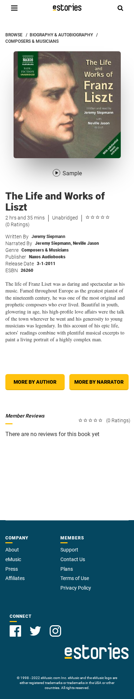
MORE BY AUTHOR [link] (35, 382)
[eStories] (67, 7)
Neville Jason (86, 243)
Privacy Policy (75, 588)
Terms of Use (74, 578)
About (12, 550)
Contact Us (72, 559)
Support (69, 550)
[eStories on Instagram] (55, 631)
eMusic (13, 559)
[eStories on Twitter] (35, 631)
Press (11, 569)
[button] (14, 7)
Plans (66, 569)
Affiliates (15, 578)
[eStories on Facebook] (15, 631)
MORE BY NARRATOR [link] (99, 382)
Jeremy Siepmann (48, 236)
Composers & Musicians (45, 250)
